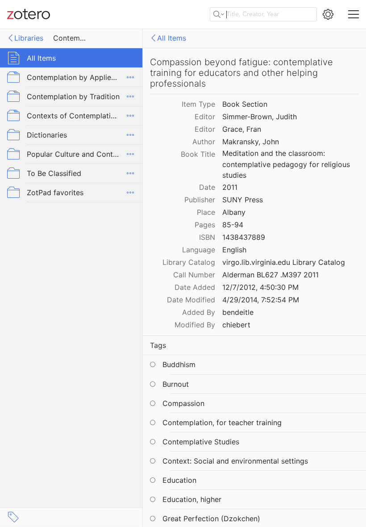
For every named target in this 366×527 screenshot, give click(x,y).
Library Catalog (188, 262)
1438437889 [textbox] (243, 237)
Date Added (195, 287)
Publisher (199, 199)
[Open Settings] (328, 14)
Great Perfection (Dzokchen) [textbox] (211, 518)
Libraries (28, 37)
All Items (171, 37)
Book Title (198, 154)
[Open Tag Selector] (13, 517)
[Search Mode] (218, 14)
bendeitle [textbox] (238, 312)
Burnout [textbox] (175, 384)
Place (206, 212)
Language (198, 249)
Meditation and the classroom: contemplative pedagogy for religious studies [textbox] (287, 164)
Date (207, 187)
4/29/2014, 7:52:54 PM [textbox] (260, 299)
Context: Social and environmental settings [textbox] (235, 460)
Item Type (198, 104)
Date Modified (191, 299)
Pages (205, 224)
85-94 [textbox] (232, 224)
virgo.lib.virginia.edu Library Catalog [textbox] (283, 262)
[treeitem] (71, 57)
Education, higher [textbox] (191, 499)
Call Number (194, 274)
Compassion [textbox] (183, 403)
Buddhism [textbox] (178, 364)
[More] (130, 77)
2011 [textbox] (229, 187)
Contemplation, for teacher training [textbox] (222, 422)
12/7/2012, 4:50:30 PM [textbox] (260, 287)
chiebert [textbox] (236, 324)
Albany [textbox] (233, 212)
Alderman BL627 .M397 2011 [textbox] (270, 274)
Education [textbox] (179, 480)
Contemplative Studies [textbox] (200, 441)
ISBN (207, 237)
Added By (198, 312)
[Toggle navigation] (353, 14)
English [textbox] (234, 249)
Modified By (195, 324)
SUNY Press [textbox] (242, 199)
